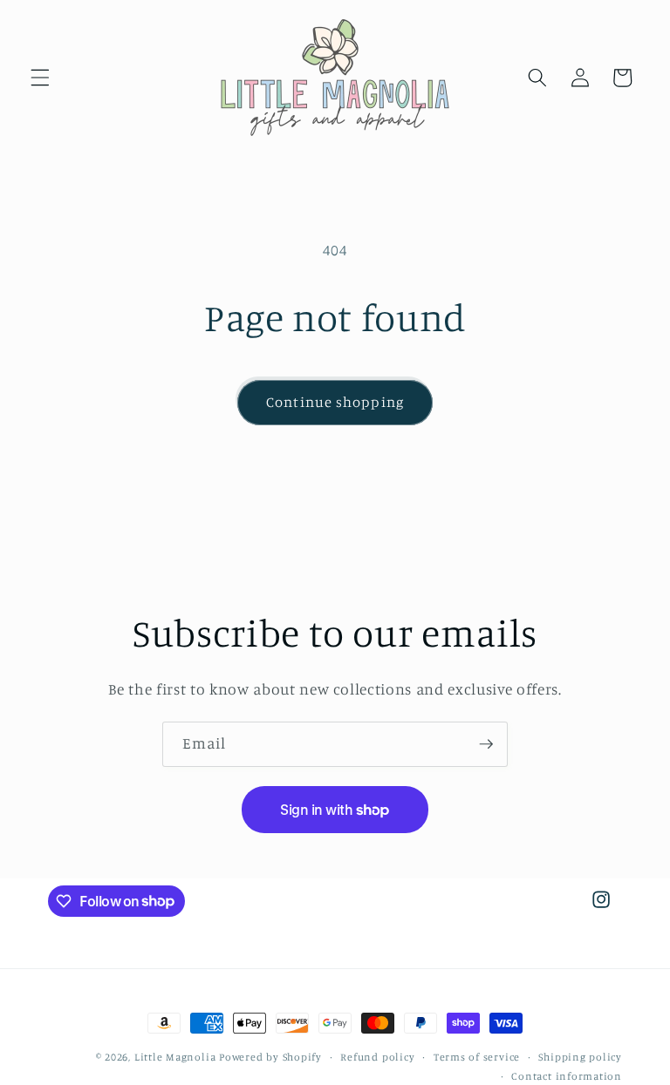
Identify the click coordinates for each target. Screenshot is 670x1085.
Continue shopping (335, 401)
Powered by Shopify (270, 1056)
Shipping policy (580, 1056)
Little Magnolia (176, 1056)
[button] (40, 77)
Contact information (566, 1075)
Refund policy (377, 1056)
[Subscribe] (486, 744)
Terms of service (477, 1056)
